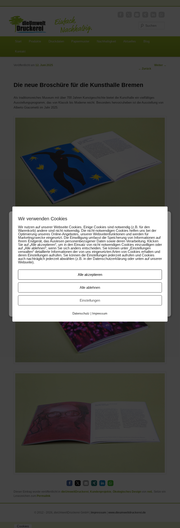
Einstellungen (90, 300)
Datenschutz (81, 313)
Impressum (99, 313)
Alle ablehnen (90, 287)
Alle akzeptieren (90, 275)
